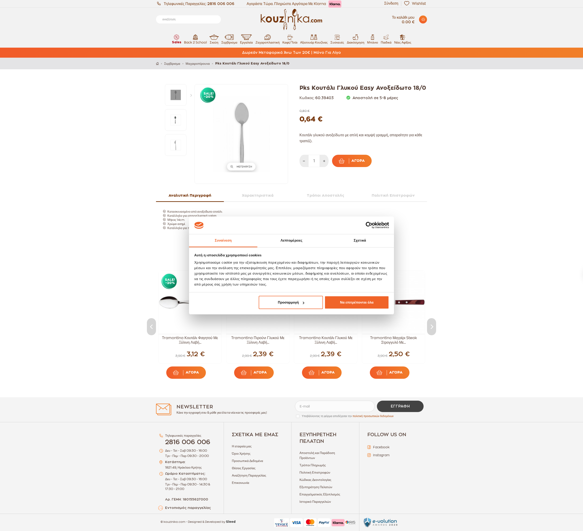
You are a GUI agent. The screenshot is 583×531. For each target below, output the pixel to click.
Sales (176, 42)
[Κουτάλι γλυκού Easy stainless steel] (175, 95)
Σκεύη (214, 42)
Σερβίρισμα (229, 42)
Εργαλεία (246, 42)
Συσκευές (337, 42)
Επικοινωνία (240, 482)
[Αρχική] (157, 63)
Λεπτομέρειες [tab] (291, 240)
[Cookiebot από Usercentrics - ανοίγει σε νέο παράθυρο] (369, 225)
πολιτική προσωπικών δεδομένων (373, 416)
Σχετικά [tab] (360, 240)
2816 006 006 (220, 4)
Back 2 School (195, 42)
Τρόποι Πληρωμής (312, 465)
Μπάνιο (372, 42)
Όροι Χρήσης (241, 453)
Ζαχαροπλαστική (268, 42)
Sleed (230, 521)
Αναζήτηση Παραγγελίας (249, 475)
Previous (151, 326)
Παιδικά (386, 42)
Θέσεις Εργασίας (244, 468)
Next (192, 95)
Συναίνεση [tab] (223, 240)
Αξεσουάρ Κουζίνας (314, 42)
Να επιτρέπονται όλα (356, 302)
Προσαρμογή (288, 302)
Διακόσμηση (355, 42)
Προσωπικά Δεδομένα (247, 460)
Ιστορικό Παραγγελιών (315, 501)
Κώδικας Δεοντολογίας (315, 479)
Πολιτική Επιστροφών (314, 472)
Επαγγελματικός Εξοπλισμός (319, 494)
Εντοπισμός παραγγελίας (188, 508)
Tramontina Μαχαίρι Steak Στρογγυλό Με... (393, 340)
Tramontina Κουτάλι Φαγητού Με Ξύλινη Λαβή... (190, 340)
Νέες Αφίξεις (402, 42)
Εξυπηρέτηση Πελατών (315, 487)
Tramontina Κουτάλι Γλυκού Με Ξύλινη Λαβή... (326, 340)
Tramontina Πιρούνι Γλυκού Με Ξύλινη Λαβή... (257, 340)
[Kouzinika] (291, 19)
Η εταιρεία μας (242, 446)
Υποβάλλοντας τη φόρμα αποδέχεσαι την (348, 416)
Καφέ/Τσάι (289, 42)
